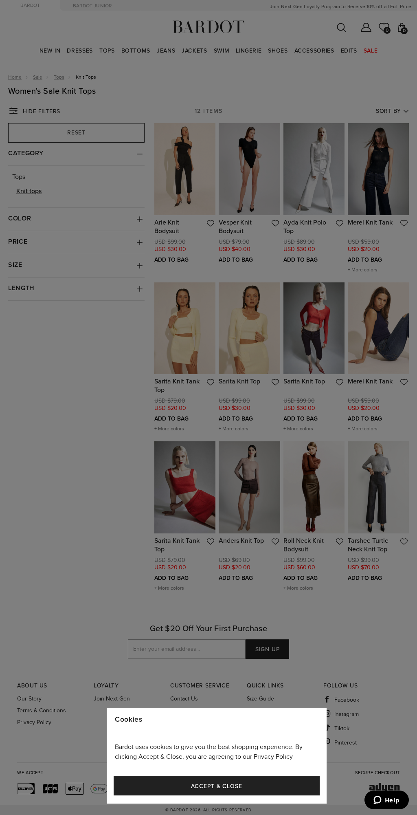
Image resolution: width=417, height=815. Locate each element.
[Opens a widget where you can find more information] (386, 801)
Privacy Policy (273, 757)
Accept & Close (216, 786)
